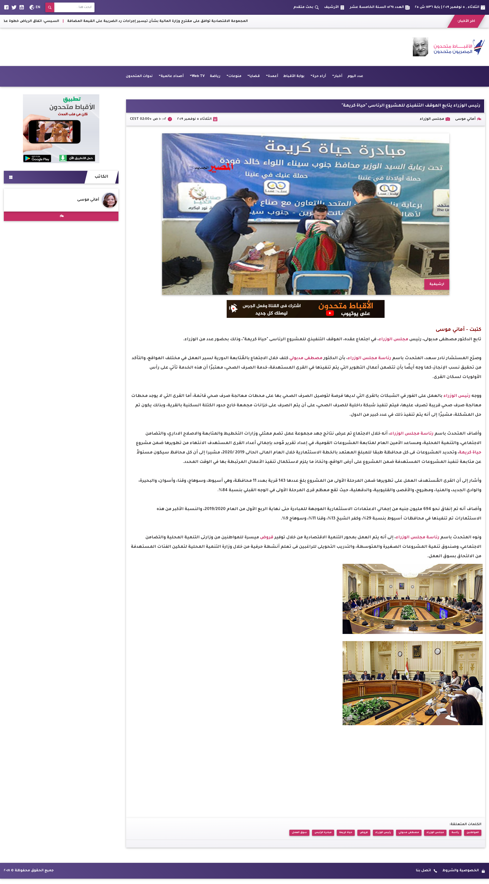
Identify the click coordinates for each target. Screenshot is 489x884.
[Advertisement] (96, 46)
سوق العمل (299, 832)
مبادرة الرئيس (323, 832)
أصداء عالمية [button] (172, 76)
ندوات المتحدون (139, 76)
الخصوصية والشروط (460, 871)
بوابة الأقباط (293, 76)
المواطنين (473, 832)
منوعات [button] (234, 76)
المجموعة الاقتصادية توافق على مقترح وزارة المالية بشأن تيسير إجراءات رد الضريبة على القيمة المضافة (251, 21)
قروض (267, 537)
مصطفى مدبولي (306, 358)
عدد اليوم (355, 76)
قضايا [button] (254, 76)
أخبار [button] (338, 76)
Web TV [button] (198, 76)
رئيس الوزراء (457, 396)
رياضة (215, 76)
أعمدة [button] (273, 76)
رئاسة (385, 358)
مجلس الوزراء (394, 339)
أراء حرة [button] (319, 76)
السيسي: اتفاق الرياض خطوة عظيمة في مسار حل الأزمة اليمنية (97, 21)
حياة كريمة (470, 452)
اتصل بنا (423, 871)
